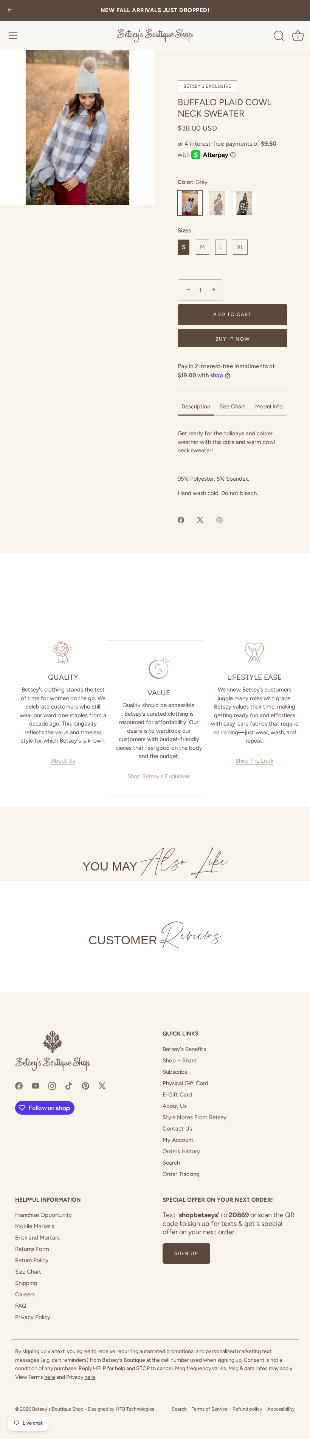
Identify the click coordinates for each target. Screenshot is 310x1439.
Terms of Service (210, 1409)
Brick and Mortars (37, 1237)
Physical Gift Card (185, 1083)
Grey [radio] (190, 203)
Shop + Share (180, 1060)
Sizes (184, 230)
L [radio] (220, 247)
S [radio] (183, 247)
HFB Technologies (135, 1409)
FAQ (20, 1305)
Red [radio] (217, 203)
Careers (25, 1294)
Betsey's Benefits (184, 1049)
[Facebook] (19, 1085)
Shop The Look (254, 760)
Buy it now (232, 339)
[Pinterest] (85, 1085)
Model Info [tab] (269, 406)
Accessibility (281, 1409)
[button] (77, 127)
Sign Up (186, 1253)
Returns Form (32, 1249)
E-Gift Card (177, 1094)
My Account (178, 1140)
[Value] (159, 668)
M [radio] (202, 247)
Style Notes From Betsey (194, 1117)
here (49, 1377)
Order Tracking (181, 1174)
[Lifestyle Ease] (255, 652)
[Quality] (63, 652)
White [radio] (244, 203)
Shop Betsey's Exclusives (159, 776)
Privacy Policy (32, 1317)
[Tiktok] (69, 1085)
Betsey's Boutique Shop (58, 1409)
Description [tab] (195, 406)
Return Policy (31, 1260)
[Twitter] (102, 1085)
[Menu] (13, 35)
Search (171, 1162)
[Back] (10, 10)
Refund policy (247, 1409)
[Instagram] (52, 1085)
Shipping (26, 1283)
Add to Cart (232, 314)
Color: (193, 182)
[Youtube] (35, 1085)
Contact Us (177, 1128)
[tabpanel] (232, 463)
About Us (63, 760)
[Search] (279, 36)
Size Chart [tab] (232, 406)
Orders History (181, 1151)
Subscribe (175, 1071)
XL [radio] (240, 247)
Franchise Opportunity (43, 1215)
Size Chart (28, 1271)
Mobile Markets (34, 1226)
